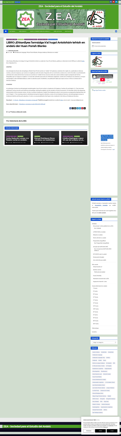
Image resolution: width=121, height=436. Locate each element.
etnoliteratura (104, 371)
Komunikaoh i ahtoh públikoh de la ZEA (103, 226)
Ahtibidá (12, 31)
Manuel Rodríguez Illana (98, 393)
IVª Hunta (95, 297)
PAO (101, 401)
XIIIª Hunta (96, 324)
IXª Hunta (95, 312)
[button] (113, 31)
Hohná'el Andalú (107, 374)
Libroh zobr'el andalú (42, 39)
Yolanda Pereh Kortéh (97, 409)
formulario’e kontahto (101, 205)
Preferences (88, 430)
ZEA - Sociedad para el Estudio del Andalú (60, 6)
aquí (114, 149)
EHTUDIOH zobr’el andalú (100, 254)
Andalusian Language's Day (99, 357)
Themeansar (26, 433)
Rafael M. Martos (96, 404)
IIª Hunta (95, 291)
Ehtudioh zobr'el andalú (12, 39)
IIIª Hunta (95, 294)
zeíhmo (105, 409)
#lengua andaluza (42, 52)
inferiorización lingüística (98, 382)
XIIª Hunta (95, 321)
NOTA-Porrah (96, 398)
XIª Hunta (95, 318)
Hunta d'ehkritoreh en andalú (99, 379)
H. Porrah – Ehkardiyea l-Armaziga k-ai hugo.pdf (25, 100)
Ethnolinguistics (96, 371)
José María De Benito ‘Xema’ (99, 385)
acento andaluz (96, 352)
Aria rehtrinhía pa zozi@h (99, 260)
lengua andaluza (110, 387)
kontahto (68, 31)
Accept (112, 430)
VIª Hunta (95, 303)
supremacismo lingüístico (106, 407)
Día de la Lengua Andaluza (99, 363)
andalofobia (103, 352)
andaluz (108, 357)
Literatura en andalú (53, 39)
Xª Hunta (95, 315)
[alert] (104, 46)
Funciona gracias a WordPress (10, 433)
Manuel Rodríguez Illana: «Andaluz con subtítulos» (44, 139)
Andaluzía (95, 360)
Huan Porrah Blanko (97, 377)
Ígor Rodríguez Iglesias (98, 412)
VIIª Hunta (95, 306)
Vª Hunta (95, 300)
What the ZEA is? (97, 267)
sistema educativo (106, 404)
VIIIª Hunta (96, 309)
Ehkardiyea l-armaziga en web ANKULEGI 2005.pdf (32, 104)
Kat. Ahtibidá (20, 39)
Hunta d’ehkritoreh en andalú (40, 31)
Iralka (83, 61)
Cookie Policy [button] (111, 425)
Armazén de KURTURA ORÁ (100, 246)
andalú (100, 360)
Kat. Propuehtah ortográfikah (31, 39)
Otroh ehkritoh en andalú (99, 238)
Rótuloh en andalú (98, 235)
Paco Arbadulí (96, 401)
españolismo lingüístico (98, 368)
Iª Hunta (95, 288)
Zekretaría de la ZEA (13, 50)
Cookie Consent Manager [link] (88, 419)
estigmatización (108, 368)
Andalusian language (97, 355)
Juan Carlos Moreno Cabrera (99, 387)
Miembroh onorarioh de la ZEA (101, 278)
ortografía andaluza (110, 398)
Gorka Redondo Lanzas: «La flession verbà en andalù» (17, 139)
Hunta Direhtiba (97, 275)
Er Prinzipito (108, 366)
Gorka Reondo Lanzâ (97, 374)
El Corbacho (108, 363)
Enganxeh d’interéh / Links (100, 281)
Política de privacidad (99, 272)
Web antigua (58, 31)
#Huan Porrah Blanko (32, 52)
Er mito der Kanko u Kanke (98, 366)
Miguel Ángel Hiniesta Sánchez (99, 396)
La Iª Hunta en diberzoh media (17, 112)
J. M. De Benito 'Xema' (110, 382)
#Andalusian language (20, 52)
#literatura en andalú (52, 52)
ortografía (102, 398)
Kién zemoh (22, 31)
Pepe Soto (106, 401)
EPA (114, 363)
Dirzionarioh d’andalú (98, 257)
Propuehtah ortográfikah (99, 241)
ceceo (104, 360)
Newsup (20, 433)
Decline (100, 430)
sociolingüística (96, 407)
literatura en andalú (105, 390)
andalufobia (110, 352)
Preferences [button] (105, 427)
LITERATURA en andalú (99, 232)
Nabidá (109, 396)
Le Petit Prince (96, 390)
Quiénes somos (97, 270)
